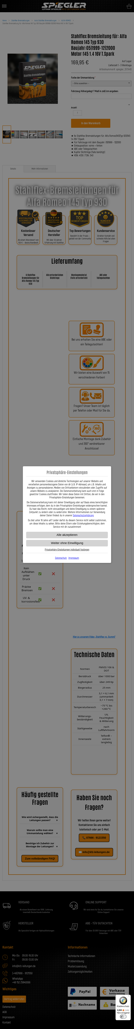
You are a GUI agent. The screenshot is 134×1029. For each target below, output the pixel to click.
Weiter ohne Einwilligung (67, 543)
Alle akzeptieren (67, 535)
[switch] (123, 1017)
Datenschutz (61, 558)
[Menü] (129, 997)
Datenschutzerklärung (83, 515)
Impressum (73, 558)
